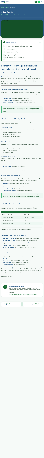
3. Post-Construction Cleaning (11, 51)
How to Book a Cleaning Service (11, 58)
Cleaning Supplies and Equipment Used (12, 54)
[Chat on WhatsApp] (38, 2)
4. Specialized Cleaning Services (12, 52)
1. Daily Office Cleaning (10, 48)
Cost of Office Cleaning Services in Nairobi (13, 55)
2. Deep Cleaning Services (10, 49)
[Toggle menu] (41, 2)
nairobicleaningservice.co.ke (18, 258)
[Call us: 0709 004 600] (35, 2)
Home (3, 7)
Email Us (34, 294)
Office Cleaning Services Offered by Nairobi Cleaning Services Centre (18, 46)
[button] (22, 42)
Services (7, 7)
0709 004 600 (27, 294)
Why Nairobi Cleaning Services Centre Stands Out (14, 57)
